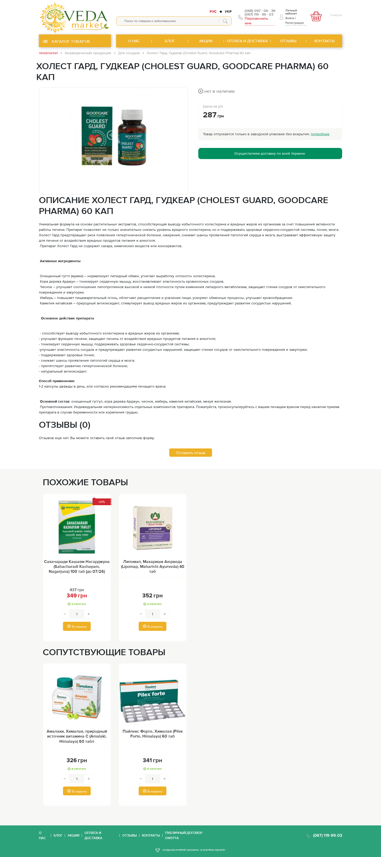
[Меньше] (64, 614)
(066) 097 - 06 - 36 (260, 10)
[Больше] (88, 614)
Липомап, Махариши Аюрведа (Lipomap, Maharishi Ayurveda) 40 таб (152, 566)
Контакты (151, 835)
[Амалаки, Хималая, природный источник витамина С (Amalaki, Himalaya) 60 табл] (77, 696)
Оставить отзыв (190, 452)
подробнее (320, 134)
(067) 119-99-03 (327, 835)
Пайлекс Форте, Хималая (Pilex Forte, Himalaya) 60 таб (153, 733)
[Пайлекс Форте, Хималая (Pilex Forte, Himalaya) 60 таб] (153, 696)
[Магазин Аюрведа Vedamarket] (75, 17)
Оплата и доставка (93, 835)
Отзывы (129, 835)
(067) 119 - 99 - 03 (259, 14)
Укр (228, 11)
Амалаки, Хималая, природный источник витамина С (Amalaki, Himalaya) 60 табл (77, 736)
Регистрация (294, 22)
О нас (42, 835)
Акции (73, 835)
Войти (289, 18)
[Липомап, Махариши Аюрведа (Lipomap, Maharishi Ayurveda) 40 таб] (153, 526)
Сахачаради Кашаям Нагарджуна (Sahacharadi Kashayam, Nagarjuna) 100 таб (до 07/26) (77, 566)
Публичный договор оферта (183, 835)
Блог (58, 835)
